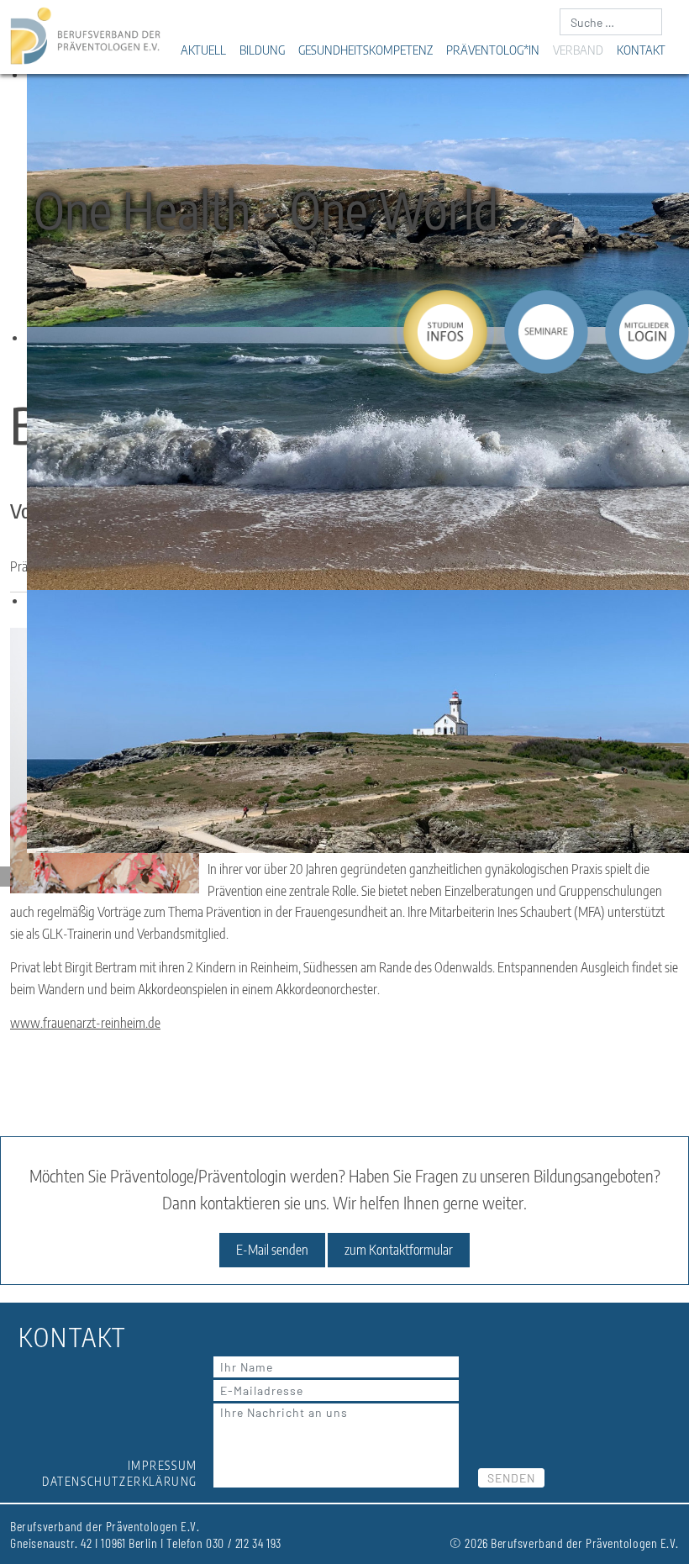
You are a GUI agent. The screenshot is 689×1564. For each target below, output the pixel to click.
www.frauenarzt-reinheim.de (85, 1022)
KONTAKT (641, 49)
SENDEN (511, 1478)
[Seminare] (546, 332)
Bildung (262, 49)
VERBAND (578, 49)
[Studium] (445, 332)
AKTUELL (203, 49)
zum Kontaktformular (398, 1249)
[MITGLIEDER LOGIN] (647, 332)
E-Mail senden (272, 1249)
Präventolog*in (492, 49)
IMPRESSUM (162, 1465)
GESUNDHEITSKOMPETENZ (365, 49)
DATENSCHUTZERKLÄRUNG (119, 1481)
